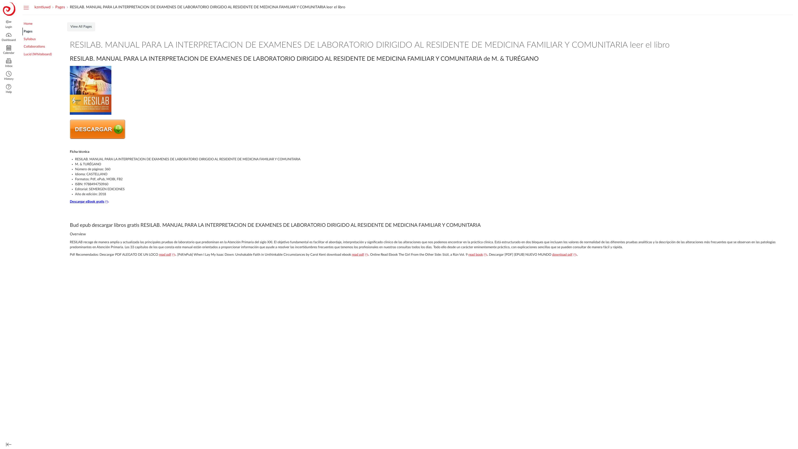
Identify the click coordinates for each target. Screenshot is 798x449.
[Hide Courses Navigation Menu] (26, 7)
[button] (8, 76)
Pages (28, 31)
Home (28, 23)
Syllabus (30, 39)
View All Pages (81, 26)
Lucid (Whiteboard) (38, 54)
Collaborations (34, 46)
